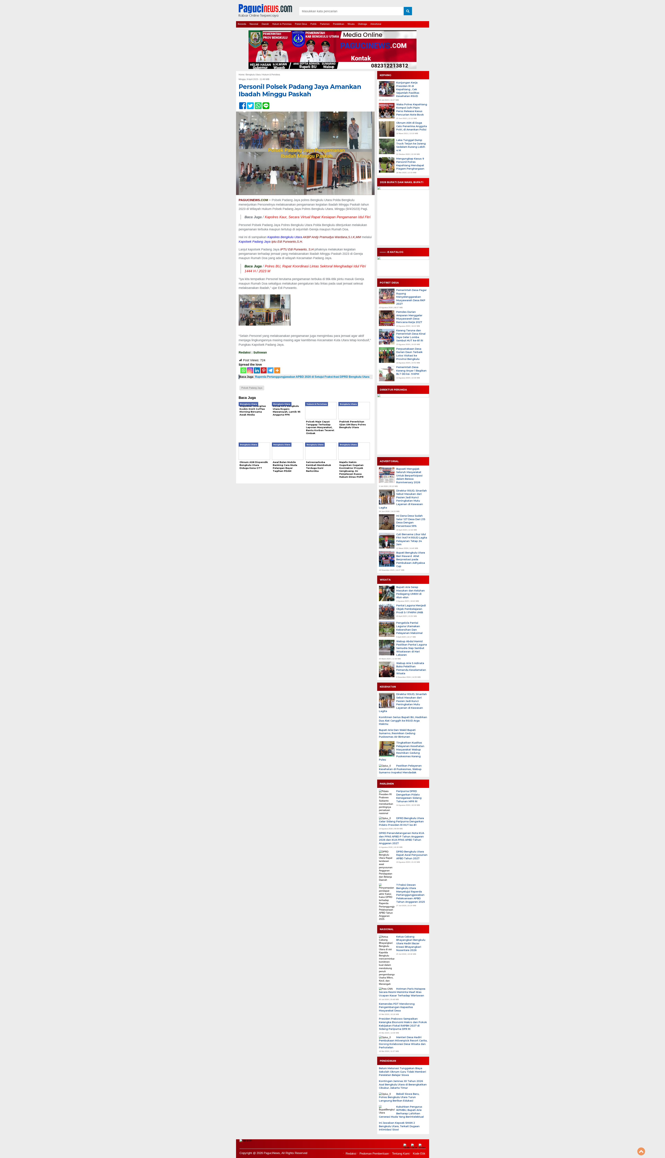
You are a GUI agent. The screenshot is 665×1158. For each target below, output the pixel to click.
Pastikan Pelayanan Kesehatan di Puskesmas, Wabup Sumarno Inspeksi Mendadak (400, 769)
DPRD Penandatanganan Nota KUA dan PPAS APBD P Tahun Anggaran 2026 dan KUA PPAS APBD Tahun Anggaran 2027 (401, 838)
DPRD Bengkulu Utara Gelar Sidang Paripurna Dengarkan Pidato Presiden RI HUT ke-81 (401, 821)
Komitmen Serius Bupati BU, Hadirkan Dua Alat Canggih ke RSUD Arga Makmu (403, 721)
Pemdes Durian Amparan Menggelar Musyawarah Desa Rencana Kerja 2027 (409, 317)
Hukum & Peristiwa (281, 24)
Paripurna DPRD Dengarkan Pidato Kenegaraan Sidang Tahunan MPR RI (409, 796)
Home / (242, 74)
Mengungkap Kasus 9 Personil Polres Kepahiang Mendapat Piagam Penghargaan (410, 163)
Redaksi (351, 1153)
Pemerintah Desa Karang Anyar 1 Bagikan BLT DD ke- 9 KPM (411, 370)
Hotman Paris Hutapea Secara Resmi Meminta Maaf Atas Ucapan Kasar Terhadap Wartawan (402, 992)
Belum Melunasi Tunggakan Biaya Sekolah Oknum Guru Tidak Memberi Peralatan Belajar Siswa (402, 1072)
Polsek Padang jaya (251, 388)
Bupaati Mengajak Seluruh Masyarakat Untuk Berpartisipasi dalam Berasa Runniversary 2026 (409, 475)
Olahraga (362, 24)
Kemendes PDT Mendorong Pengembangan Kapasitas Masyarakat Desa (397, 1007)
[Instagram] (250, 370)
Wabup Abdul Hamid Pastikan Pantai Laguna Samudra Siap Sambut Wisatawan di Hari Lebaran (411, 648)
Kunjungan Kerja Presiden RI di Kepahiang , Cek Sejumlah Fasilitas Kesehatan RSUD (407, 89)
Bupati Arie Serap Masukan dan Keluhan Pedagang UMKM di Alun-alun (410, 592)
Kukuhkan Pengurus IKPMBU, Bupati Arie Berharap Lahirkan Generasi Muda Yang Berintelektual (401, 1112)
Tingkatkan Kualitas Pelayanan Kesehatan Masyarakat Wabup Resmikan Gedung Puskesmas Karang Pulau (401, 751)
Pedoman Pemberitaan (374, 1153)
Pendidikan (338, 24)
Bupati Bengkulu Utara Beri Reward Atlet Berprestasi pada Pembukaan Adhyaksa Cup (410, 559)
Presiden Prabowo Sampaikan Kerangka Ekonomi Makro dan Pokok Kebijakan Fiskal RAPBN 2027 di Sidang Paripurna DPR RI (403, 1024)
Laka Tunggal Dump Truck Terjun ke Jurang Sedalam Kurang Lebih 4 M (411, 145)
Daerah (265, 24)
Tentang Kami (401, 1153)
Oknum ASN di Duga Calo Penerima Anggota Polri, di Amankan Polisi (411, 126)
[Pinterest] (264, 370)
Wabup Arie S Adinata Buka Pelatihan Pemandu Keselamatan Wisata (411, 668)
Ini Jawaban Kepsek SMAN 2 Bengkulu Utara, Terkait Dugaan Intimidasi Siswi (399, 1126)
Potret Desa (301, 24)
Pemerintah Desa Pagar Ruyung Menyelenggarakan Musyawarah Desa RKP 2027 (411, 297)
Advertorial (375, 24)
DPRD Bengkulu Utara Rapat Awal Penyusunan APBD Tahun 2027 (411, 855)
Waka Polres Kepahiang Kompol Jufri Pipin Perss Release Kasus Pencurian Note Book (411, 109)
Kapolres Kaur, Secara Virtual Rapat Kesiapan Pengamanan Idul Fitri (317, 217)
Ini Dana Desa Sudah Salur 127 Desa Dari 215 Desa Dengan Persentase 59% (410, 521)
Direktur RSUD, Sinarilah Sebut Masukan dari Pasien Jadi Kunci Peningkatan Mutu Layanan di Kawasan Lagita (403, 499)
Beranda (242, 24)
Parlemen (325, 24)
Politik (313, 24)
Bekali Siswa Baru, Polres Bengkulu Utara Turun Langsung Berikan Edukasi (399, 1097)
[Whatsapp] (243, 370)
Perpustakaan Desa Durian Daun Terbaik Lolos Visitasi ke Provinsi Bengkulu (409, 354)
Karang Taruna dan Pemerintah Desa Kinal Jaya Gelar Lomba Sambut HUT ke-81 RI (410, 335)
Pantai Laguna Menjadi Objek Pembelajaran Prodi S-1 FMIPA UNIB (411, 609)
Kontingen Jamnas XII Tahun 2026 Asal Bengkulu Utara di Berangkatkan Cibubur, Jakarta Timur (403, 1084)
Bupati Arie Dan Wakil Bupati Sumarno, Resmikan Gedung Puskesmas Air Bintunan (397, 733)
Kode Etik (419, 1153)
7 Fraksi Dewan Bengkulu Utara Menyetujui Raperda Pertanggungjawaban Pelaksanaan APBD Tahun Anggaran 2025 (410, 893)
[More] (277, 370)
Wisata (351, 24)
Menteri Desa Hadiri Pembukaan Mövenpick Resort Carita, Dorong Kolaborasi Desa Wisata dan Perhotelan (403, 1042)
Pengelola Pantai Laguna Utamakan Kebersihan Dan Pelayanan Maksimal (409, 628)
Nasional (254, 24)
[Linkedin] (257, 370)
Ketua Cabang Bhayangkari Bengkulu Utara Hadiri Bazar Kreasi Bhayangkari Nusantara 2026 (410, 943)
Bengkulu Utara (253, 74)
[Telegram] (270, 370)
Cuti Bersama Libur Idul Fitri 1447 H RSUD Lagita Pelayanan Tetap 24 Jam (411, 539)
